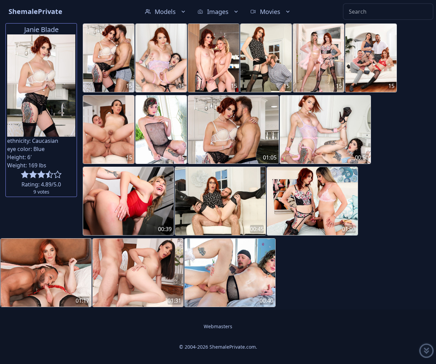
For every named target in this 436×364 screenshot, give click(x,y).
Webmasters (218, 326)
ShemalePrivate (35, 11)
